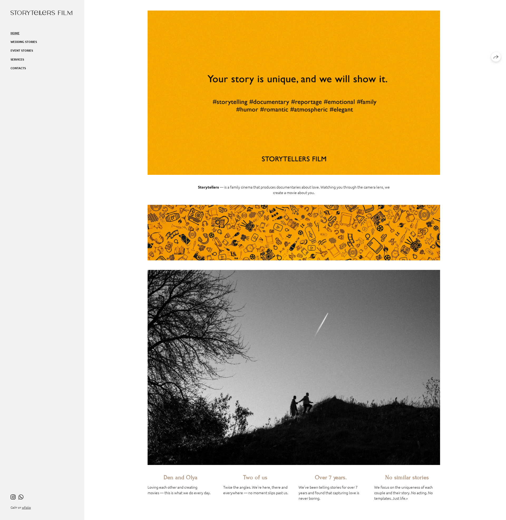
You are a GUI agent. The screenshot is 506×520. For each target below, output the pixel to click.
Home (15, 33)
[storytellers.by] (41, 13)
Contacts (18, 68)
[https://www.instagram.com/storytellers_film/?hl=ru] (13, 496)
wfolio (26, 507)
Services (17, 59)
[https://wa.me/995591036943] (20, 496)
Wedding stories (24, 41)
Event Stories (22, 50)
